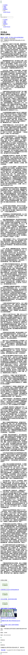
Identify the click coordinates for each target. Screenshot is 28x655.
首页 (2, 624)
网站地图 (3, 650)
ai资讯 (4, 6)
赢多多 (2, 37)
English (5, 12)
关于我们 (5, 5)
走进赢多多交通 (10, 620)
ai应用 (4, 7)
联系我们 (5, 9)
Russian (8, 12)
